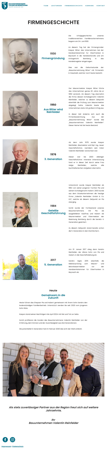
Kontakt (101, 6)
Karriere (89, 6)
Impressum (6, 451)
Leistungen (56, 6)
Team (46, 6)
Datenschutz (17, 451)
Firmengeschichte (74, 6)
